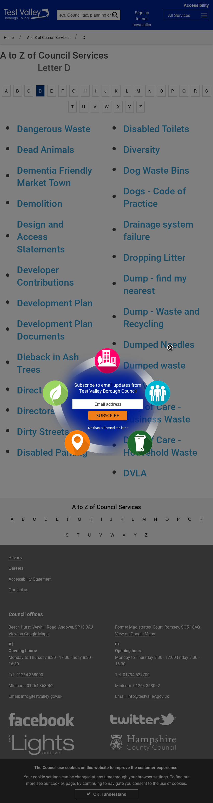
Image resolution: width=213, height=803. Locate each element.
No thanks (95, 428)
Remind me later (116, 428)
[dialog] (106, 402)
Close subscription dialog (170, 348)
